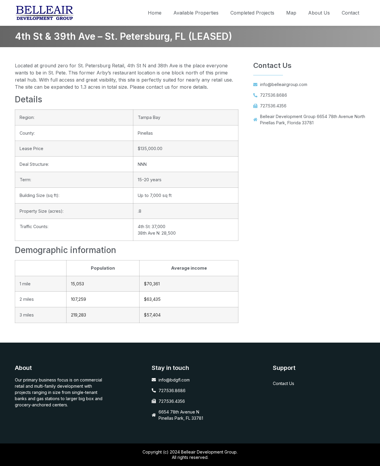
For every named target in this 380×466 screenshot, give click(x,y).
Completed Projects (252, 13)
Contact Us (283, 383)
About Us (319, 13)
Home (155, 13)
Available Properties (195, 13)
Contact (350, 13)
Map (291, 13)
